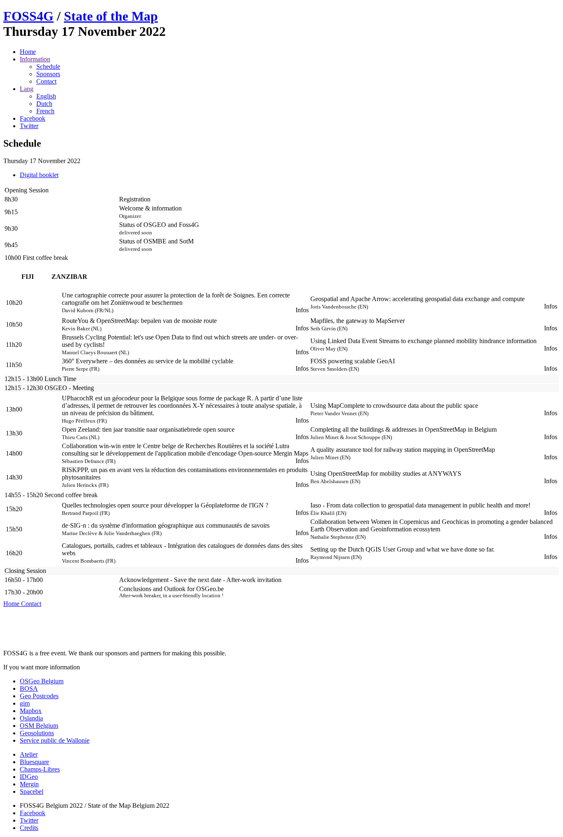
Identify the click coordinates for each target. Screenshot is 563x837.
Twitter (29, 820)
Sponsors (48, 73)
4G (28, 16)
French (45, 111)
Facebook (32, 812)
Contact (46, 81)
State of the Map (111, 16)
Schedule (48, 66)
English (46, 96)
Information (35, 59)
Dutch (44, 103)
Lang (26, 88)
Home (28, 51)
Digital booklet (39, 174)
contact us (95, 667)
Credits (29, 827)
